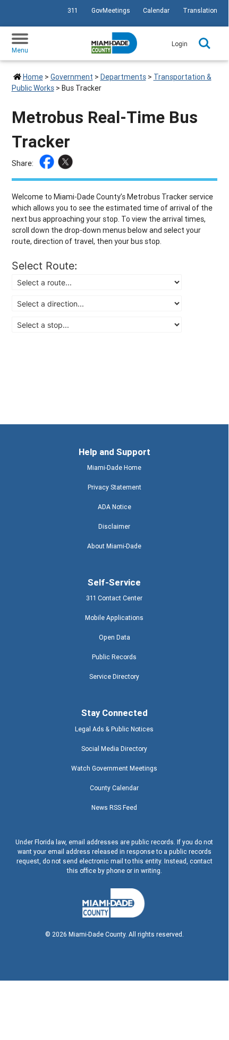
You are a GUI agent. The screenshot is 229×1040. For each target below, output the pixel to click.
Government (71, 77)
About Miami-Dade (114, 546)
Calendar (156, 10)
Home (33, 77)
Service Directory (114, 676)
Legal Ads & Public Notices (114, 729)
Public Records (114, 657)
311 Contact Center (114, 598)
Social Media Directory (114, 749)
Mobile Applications (114, 618)
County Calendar (114, 788)
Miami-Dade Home (114, 467)
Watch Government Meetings (114, 768)
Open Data (114, 637)
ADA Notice (114, 507)
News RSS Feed (114, 807)
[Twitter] (66, 163)
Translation (200, 10)
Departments (123, 77)
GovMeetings (110, 10)
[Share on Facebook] (48, 163)
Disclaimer (114, 526)
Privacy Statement (114, 487)
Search (204, 43)
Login (180, 44)
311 (72, 10)
